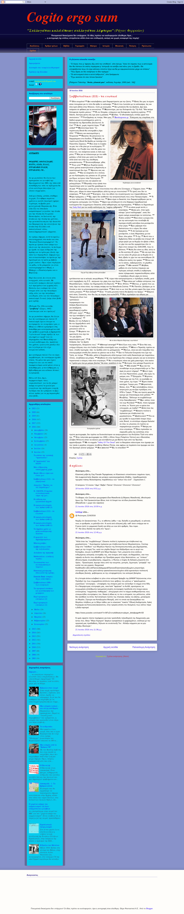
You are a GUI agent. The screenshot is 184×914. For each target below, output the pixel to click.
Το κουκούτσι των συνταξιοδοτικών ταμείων (42, 564)
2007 (34, 651)
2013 (34, 636)
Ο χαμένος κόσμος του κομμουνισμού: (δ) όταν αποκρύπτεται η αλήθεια (39, 806)
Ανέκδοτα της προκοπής (44, 552)
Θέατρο (93, 46)
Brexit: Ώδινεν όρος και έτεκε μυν (43, 474)
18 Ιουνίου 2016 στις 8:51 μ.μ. (88, 488)
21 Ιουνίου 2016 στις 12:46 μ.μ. (88, 532)
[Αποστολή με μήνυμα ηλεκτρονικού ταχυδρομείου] (80, 454)
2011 (34, 643)
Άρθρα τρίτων (51, 46)
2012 (34, 639)
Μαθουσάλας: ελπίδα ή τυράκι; (43, 557)
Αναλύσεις (34, 46)
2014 (34, 632)
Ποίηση (132, 46)
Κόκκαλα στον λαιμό (49, 687)
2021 (34, 408)
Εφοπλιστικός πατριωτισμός (46, 825)
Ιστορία (106, 46)
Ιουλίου (37, 448)
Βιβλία (66, 46)
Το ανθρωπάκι (46, 726)
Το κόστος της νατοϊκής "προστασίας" (43, 456)
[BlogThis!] (82, 454)
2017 (34, 423)
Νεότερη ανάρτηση (79, 647)
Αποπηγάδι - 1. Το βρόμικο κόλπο (47, 784)
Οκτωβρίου (39, 437)
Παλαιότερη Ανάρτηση (143, 647)
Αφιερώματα (34, 63)
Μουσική (119, 46)
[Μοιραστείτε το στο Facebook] (87, 454)
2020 (34, 412)
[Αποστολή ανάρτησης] (75, 454)
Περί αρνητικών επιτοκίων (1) (41, 603)
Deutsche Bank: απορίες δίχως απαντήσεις (43, 577)
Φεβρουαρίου (40, 620)
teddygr (79, 512)
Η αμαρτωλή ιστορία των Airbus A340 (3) (43, 506)
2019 (34, 415)
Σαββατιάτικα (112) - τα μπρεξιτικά (44, 480)
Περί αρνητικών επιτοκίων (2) (41, 597)
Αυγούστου (39, 444)
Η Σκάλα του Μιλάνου (49, 845)
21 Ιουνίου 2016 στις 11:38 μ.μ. (88, 629)
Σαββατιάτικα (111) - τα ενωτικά (44, 512)
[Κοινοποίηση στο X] (85, 454)
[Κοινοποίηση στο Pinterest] (90, 454)
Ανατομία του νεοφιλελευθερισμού (44, 67)
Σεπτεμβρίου (40, 441)
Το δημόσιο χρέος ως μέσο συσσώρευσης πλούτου (43, 531)
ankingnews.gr (122, 117)
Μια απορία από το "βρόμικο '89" (48, 746)
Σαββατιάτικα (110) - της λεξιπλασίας (43, 547)
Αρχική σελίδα (110, 647)
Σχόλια (33, 50)
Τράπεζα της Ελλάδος (38, 72)
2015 (34, 629)
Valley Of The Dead (106, 442)
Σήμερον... (33, 671)
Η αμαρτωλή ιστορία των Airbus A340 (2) (43, 518)
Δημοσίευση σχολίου (81, 635)
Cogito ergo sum (72, 16)
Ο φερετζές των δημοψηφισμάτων (42, 538)
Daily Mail (77, 207)
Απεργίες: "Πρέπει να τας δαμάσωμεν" (43, 486)
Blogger (149, 908)
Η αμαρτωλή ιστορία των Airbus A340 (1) (43, 524)
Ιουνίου (37, 452)
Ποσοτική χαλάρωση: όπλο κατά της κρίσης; (44, 571)
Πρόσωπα (146, 46)
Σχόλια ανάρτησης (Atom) (118, 656)
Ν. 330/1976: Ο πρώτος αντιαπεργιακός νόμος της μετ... (43, 493)
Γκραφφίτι (79, 46)
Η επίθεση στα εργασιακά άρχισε (43, 500)
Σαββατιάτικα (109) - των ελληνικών (43, 583)
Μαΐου (37, 609)
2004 (34, 654)
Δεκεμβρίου (39, 430)
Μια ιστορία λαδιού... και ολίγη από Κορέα (49, 707)
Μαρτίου (38, 617)
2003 (34, 658)
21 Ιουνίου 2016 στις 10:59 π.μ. (88, 506)
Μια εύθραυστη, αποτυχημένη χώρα (43, 468)
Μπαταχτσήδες (40, 543)
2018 (34, 419)
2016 (34, 427)
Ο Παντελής (45, 765)
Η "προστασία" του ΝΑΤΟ (42, 462)
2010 (34, 647)
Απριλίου (38, 613)
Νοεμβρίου (39, 433)
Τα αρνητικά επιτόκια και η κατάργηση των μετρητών (44, 590)
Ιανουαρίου (39, 624)
